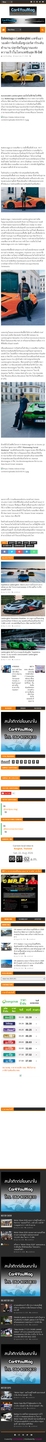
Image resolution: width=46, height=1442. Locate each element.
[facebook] (31, 2)
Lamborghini (19, 545)
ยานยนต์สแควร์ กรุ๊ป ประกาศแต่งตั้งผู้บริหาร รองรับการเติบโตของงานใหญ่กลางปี (28, 1307)
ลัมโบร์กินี (33, 542)
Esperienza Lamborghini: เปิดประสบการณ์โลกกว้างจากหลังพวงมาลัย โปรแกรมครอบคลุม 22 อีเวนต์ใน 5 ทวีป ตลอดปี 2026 (21, 587)
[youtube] (43, 2)
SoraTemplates (17, 1439)
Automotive (7, 545)
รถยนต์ (26, 542)
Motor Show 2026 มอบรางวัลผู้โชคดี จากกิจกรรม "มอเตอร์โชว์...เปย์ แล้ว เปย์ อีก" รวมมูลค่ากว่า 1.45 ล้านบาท (29, 1222)
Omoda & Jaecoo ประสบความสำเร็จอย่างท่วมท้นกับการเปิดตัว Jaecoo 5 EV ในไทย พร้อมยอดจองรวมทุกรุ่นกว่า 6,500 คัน (29, 1319)
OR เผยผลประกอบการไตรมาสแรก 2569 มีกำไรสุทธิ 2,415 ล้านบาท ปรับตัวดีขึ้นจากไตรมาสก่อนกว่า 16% (29, 963)
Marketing (6, 924)
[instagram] (34, 2)
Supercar (30, 545)
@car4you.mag (10, 809)
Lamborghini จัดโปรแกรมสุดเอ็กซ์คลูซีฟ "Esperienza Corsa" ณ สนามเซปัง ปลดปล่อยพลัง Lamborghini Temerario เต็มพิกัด (20, 654)
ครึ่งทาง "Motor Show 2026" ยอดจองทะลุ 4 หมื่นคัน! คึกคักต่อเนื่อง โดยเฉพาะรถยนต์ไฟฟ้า (29, 1247)
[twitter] (40, 2)
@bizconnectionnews (13, 829)
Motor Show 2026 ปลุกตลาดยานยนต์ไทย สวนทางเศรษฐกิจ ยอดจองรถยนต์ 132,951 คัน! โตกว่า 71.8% (29, 1234)
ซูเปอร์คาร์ (11, 542)
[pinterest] (37, 2)
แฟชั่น (19, 542)
